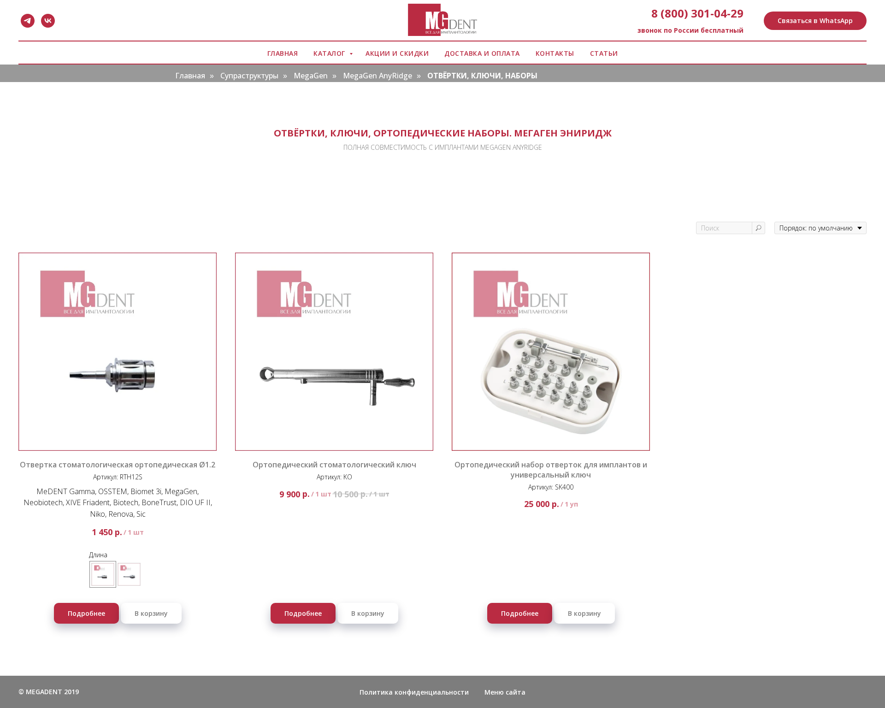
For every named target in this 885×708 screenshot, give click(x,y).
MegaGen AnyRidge (377, 75)
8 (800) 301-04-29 (697, 13)
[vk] (48, 21)
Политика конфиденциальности (414, 692)
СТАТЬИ (604, 53)
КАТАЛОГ (330, 53)
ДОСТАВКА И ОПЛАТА (482, 53)
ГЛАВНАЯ (282, 53)
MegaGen (311, 75)
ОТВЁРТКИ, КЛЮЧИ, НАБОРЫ (482, 75)
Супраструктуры (249, 75)
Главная (190, 75)
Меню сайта (504, 692)
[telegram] (28, 21)
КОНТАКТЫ (555, 53)
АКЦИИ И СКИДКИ (397, 53)
